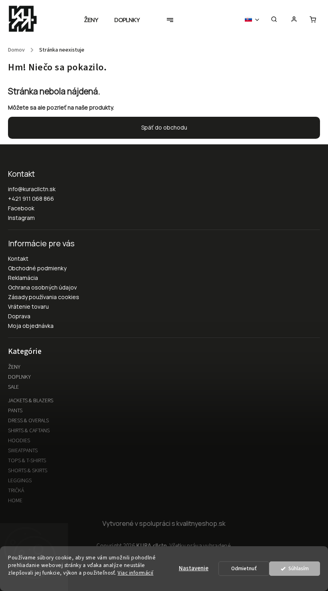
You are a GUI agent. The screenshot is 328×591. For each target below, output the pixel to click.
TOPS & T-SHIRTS (27, 461)
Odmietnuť (244, 568)
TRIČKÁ (16, 491)
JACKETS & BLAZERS (30, 401)
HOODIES (19, 441)
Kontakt (18, 258)
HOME (15, 501)
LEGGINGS (20, 481)
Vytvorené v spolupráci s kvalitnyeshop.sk (164, 523)
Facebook (21, 208)
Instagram (21, 218)
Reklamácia (23, 278)
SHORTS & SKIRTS (27, 471)
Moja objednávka (31, 325)
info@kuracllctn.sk (32, 189)
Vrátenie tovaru (28, 306)
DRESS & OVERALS (28, 421)
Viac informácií (136, 573)
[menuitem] (95, 20)
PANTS (15, 411)
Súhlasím (298, 568)
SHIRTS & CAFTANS (29, 431)
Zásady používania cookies (43, 297)
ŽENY (14, 367)
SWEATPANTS (23, 451)
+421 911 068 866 (31, 198)
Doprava (19, 316)
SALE (13, 387)
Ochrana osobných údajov (42, 287)
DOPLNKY (19, 377)
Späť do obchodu (164, 127)
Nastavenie (193, 568)
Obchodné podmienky (37, 268)
